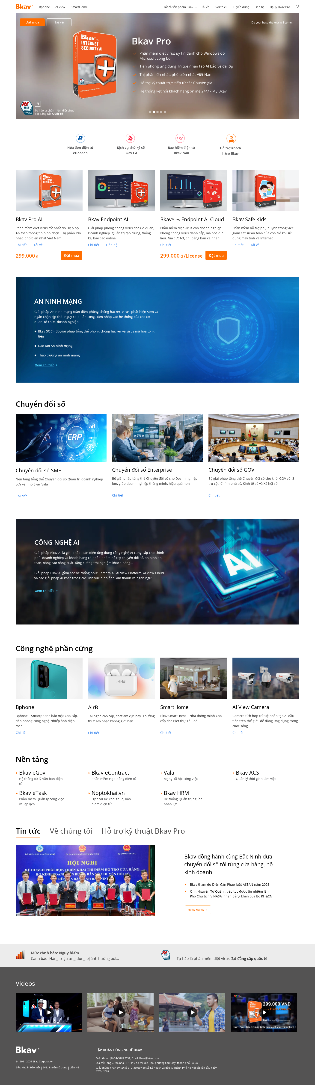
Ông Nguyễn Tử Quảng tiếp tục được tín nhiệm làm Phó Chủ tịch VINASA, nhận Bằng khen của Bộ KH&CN (231, 893)
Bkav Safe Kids (249, 219)
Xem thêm (196, 910)
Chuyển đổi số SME (38, 470)
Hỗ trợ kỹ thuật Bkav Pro (143, 831)
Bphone (44, 7)
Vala (169, 772)
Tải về (205, 7)
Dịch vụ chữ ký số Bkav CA (131, 150)
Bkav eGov (32, 772)
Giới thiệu (221, 7)
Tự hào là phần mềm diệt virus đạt (222, 958)
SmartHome (79, 7)
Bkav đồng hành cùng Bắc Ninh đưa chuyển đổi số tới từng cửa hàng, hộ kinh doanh (228, 864)
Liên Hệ (74, 1067)
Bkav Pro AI (29, 219)
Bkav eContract (110, 772)
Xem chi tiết (44, 365)
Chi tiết (21, 245)
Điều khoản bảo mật (28, 1067)
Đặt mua (32, 22)
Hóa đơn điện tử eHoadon (80, 150)
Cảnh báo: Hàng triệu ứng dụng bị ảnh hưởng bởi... (75, 958)
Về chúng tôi (71, 831)
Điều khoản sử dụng (55, 1067)
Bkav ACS (247, 772)
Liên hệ (259, 7)
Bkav (192, 219)
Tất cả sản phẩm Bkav (178, 7)
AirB (93, 707)
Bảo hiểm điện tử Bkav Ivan (181, 150)
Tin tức (28, 831)
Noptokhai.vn (108, 793)
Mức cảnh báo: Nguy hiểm (55, 953)
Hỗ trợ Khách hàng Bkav (230, 151)
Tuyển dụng (241, 7)
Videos (25, 983)
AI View (60, 7)
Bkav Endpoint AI (108, 219)
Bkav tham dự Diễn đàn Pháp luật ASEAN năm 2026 (229, 884)
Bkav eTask (33, 793)
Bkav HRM (176, 793)
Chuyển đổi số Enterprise (142, 469)
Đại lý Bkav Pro (280, 7)
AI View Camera (250, 706)
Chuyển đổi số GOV (231, 469)
